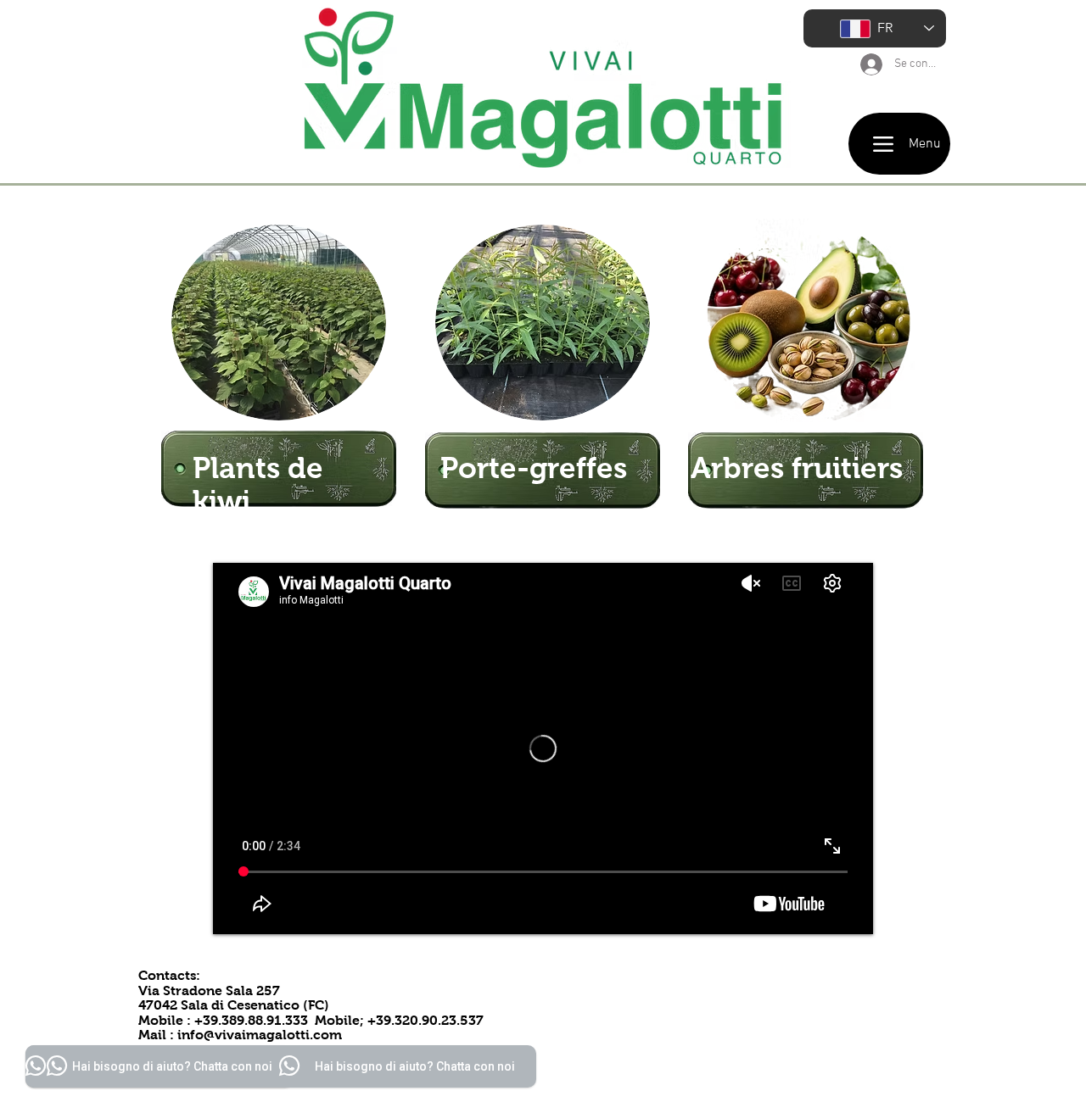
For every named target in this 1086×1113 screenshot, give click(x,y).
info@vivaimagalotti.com (259, 1034)
